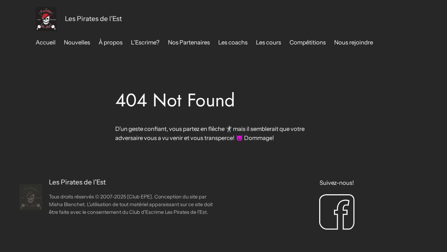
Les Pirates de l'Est (93, 18)
